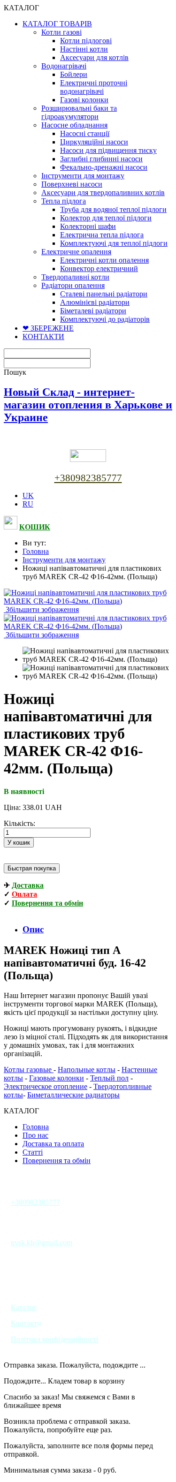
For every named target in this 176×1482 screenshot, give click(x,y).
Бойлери (73, 74)
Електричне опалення (76, 252)
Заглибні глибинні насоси (101, 159)
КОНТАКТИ (43, 336)
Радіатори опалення (73, 285)
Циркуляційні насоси (94, 142)
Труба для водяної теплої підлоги (113, 209)
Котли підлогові (86, 41)
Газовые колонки (56, 1078)
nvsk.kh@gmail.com (41, 1243)
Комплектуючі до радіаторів (105, 319)
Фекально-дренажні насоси (103, 167)
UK (28, 495)
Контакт (24, 1323)
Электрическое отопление (45, 1086)
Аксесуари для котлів (94, 57)
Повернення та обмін (47, 903)
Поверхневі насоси (71, 184)
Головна (36, 551)
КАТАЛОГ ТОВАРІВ (57, 24)
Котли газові (61, 32)
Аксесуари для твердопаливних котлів (103, 193)
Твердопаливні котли (75, 277)
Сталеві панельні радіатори (103, 294)
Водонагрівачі (63, 66)
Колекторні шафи (88, 226)
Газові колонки (84, 100)
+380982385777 (88, 478)
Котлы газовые (29, 1070)
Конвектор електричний (99, 268)
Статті (33, 1152)
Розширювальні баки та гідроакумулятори (79, 112)
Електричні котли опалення (104, 260)
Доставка (28, 885)
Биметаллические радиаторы (73, 1095)
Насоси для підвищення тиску (108, 150)
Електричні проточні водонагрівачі (93, 87)
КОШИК (34, 527)
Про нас (35, 1135)
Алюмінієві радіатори (95, 302)
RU (28, 504)
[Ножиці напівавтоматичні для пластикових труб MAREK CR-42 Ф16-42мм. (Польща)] (97, 655)
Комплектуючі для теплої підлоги (114, 243)
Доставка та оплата (53, 1144)
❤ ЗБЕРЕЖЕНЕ (48, 328)
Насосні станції (84, 133)
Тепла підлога (63, 201)
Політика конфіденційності (54, 1339)
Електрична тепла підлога (102, 235)
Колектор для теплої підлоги (106, 218)
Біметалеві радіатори (93, 311)
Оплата (24, 894)
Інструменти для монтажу (82, 176)
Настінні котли (84, 49)
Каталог (24, 1307)
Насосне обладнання (74, 125)
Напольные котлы (86, 1070)
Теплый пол (109, 1078)
